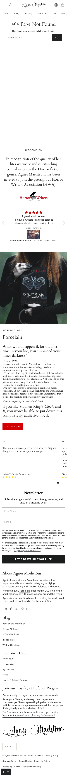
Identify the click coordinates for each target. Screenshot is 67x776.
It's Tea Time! (8, 640)
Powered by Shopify (32, 766)
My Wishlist (8, 664)
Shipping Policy (9, 761)
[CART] (62, 5)
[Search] (57, 37)
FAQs (5, 674)
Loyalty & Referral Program (15, 680)
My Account (8, 658)
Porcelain (24, 590)
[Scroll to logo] (33, 197)
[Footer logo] (33, 730)
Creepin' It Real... (10, 629)
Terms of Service (35, 755)
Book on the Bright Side (13, 623)
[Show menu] (4, 5)
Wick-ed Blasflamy (11, 645)
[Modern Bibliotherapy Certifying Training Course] (33, 234)
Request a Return (42, 761)
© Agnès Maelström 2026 (14, 755)
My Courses (8, 669)
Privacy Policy (48, 543)
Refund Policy (25, 761)
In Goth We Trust (10, 634)
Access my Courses (11, 766)
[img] (33, 212)
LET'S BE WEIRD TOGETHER (33, 559)
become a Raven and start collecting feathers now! (28, 715)
